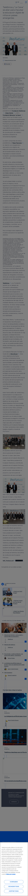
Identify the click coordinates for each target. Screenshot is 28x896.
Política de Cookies (10, 874)
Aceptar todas (14, 891)
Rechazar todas (13, 886)
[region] (14, 869)
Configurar (14, 882)
